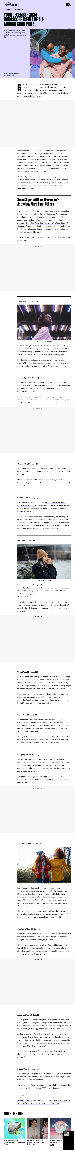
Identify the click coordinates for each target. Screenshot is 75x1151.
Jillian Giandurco (13, 73)
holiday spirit (35, 96)
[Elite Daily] (11, 4)
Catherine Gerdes (35, 220)
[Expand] (65, 1132)
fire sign (24, 346)
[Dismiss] (71, 1132)
